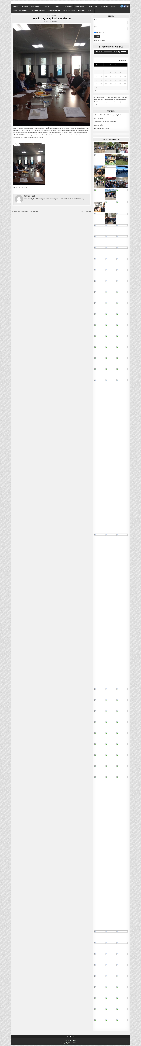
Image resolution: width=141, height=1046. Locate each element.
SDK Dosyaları (35, 6)
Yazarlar (46, 6)
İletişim (113, 6)
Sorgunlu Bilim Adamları (20, 11)
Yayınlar (56, 6)
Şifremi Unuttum (99, 40)
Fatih (47, 21)
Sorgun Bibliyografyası (38, 11)
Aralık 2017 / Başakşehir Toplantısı (52, 18)
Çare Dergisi (98, 118)
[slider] (124, 51)
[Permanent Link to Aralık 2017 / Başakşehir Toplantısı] (51, 75)
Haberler (90, 11)
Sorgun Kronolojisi (54, 11)
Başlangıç (15, 6)
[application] (111, 52)
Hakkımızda (25, 6)
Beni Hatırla (100, 32)
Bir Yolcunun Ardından (101, 128)
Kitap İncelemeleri (67, 6)
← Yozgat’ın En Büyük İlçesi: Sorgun (25, 211)
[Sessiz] (119, 52)
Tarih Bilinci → (86, 211)
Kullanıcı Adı (98, 20)
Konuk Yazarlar (79, 6)
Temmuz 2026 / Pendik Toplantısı (105, 121)
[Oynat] (97, 52)
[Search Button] (127, 6)
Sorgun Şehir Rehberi (69, 11)
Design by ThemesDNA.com (71, 1043)
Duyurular (81, 11)
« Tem (96, 91)
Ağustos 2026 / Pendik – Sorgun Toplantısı (108, 115)
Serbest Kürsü (93, 6)
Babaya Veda (98, 125)
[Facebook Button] (124, 6)
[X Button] (121, 6)
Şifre (96, 26)
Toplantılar (104, 6)
